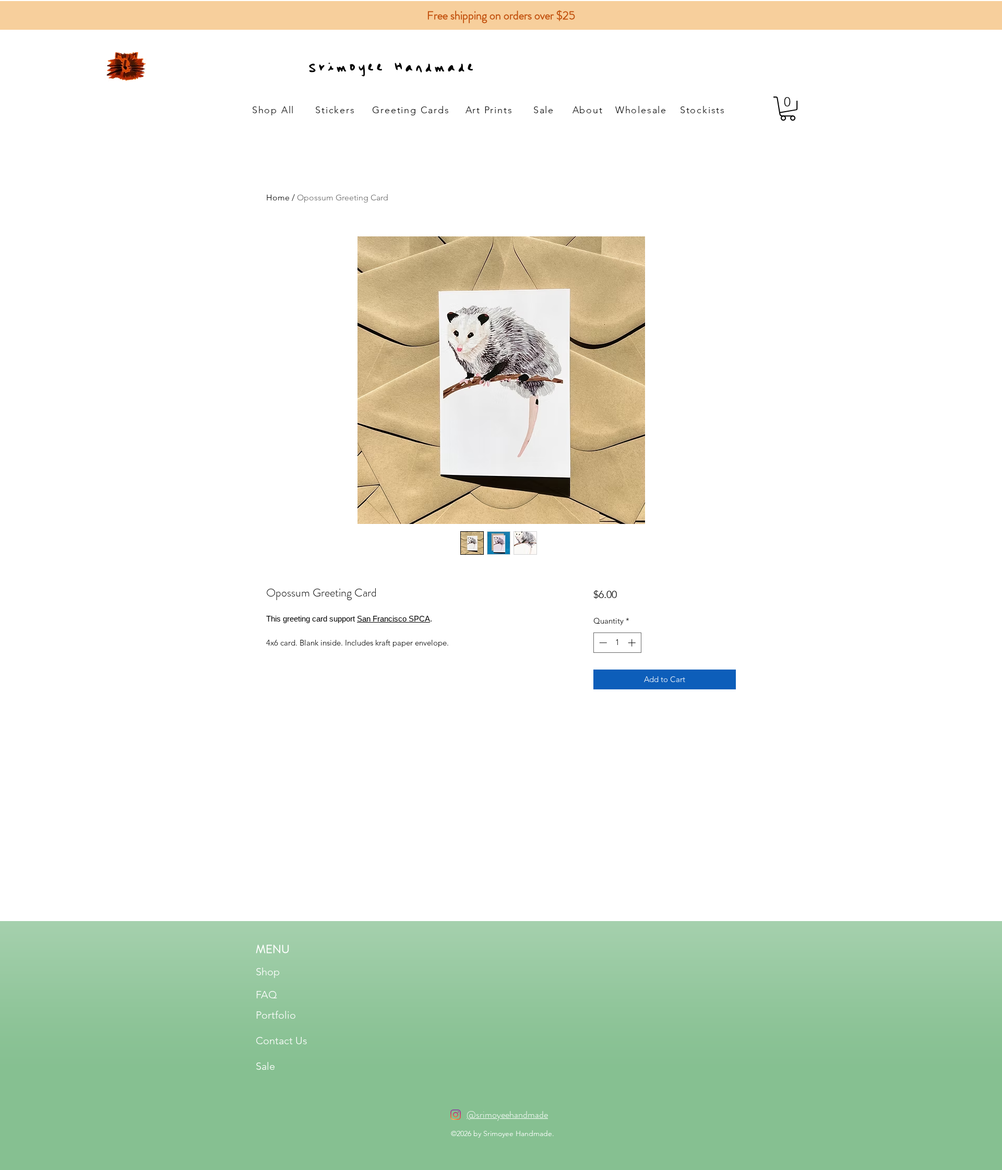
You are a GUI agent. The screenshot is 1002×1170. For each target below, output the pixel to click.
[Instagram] (455, 1114)
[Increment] (633, 642)
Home (278, 197)
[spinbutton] (617, 642)
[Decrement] (602, 642)
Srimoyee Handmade (391, 64)
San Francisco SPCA (393, 618)
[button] (787, 109)
